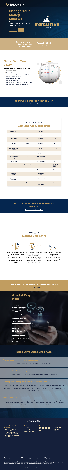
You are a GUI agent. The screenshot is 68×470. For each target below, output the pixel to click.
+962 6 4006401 (27, 429)
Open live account (57, 427)
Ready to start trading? (18, 321)
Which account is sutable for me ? (21, 338)
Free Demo (21, 29)
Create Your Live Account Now (34, 210)
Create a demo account (18, 342)
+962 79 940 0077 (27, 427)
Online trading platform (18, 335)
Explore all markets (17, 314)
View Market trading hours (19, 318)
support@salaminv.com (29, 431)
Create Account (13, 29)
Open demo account (56, 430)
